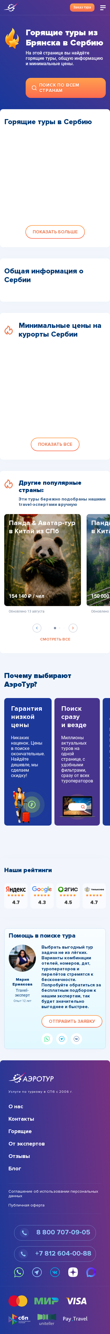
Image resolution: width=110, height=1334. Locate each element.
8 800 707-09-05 (62, 1232)
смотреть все (55, 639)
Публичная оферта (26, 1205)
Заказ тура (82, 7)
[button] (55, 232)
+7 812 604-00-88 (62, 1253)
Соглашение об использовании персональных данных (53, 1194)
